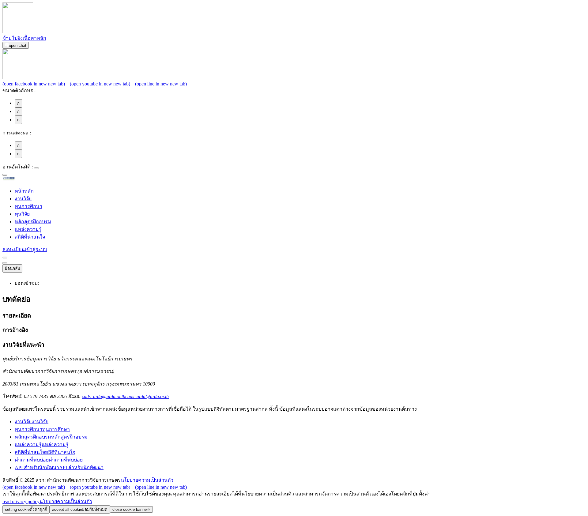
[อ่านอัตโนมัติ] (36, 168)
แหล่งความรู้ (28, 229)
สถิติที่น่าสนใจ (30, 236)
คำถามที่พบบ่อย (49, 459)
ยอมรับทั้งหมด (79, 509)
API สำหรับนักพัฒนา (59, 467)
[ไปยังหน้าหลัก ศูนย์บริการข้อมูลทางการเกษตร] (18, 179)
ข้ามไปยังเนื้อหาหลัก (24, 38)
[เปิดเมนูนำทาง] (4, 263)
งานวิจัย (23, 198)
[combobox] (4, 175)
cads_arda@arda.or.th (125, 396)
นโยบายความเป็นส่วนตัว (147, 480)
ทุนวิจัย (22, 214)
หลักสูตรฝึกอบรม (33, 221)
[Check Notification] (4, 257)
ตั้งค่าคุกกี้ (26, 509)
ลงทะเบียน (13, 249)
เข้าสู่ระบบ (36, 249)
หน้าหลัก (24, 191)
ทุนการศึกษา (28, 206)
